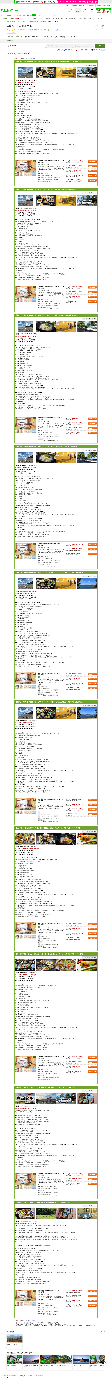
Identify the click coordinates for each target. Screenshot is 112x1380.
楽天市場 (99, 5)
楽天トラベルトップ (11, 21)
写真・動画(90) (36, 37)
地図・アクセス (47, 37)
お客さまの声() (60, 37)
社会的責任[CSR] (22, 1375)
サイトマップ (82, 5)
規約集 (35, 1375)
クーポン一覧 (71, 37)
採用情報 (30, 1375)
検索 (100, 45)
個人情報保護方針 (11, 1375)
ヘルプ (67, 5)
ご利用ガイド (74, 5)
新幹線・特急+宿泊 (98, 50)
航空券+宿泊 (69, 50)
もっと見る (100, 1332)
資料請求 (40, 1375)
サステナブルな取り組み (55, 30)
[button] (35, 166)
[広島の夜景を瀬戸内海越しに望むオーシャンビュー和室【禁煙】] (25, 166)
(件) (22, 29)
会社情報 (3, 1375)
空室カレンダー (92, 161)
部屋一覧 (27, 37)
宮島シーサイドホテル (19, 26)
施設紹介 (10, 37)
